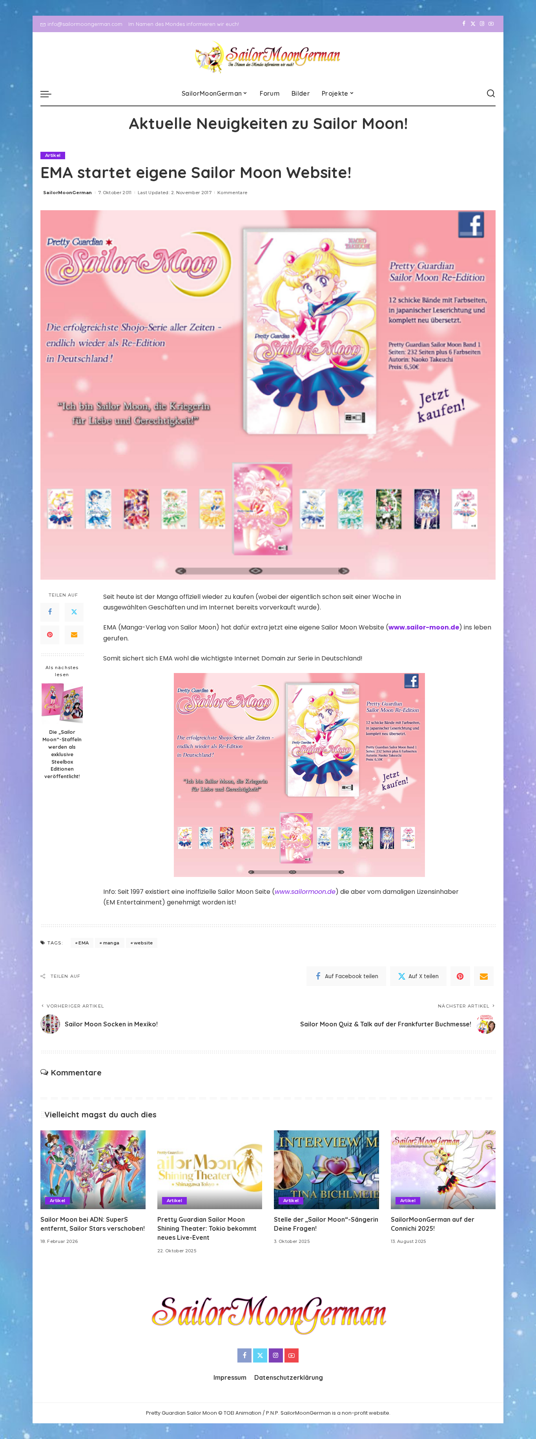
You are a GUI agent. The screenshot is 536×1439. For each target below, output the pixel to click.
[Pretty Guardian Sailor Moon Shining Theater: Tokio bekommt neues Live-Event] (210, 1169)
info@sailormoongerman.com (84, 24)
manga (111, 943)
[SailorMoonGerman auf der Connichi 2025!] (443, 1169)
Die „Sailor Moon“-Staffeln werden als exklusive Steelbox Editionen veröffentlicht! (62, 754)
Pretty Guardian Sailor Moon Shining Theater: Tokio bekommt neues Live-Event (207, 1228)
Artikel (52, 155)
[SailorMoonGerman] (268, 57)
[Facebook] (464, 24)
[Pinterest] (49, 635)
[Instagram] (482, 24)
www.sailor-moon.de (423, 627)
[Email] (74, 635)
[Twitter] (473, 24)
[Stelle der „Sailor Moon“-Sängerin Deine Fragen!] (326, 1169)
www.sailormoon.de (305, 891)
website (143, 943)
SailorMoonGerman (67, 192)
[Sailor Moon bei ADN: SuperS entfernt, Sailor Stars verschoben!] (93, 1169)
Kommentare (232, 192)
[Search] (491, 94)
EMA (83, 943)
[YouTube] (491, 24)
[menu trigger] (49, 94)
